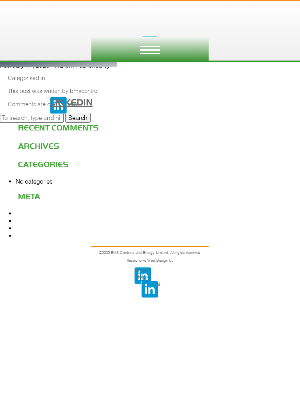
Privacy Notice (143, 273)
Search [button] (78, 117)
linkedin (58, 102)
